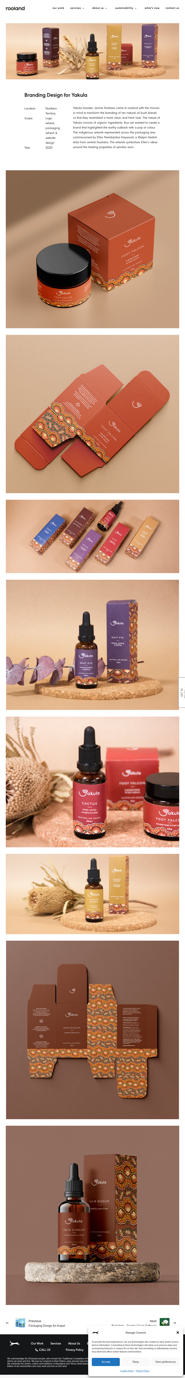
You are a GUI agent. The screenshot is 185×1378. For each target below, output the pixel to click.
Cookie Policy (127, 1371)
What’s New (152, 8)
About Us (98, 8)
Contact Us (172, 8)
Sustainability (124, 8)
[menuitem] (60, 8)
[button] (178, 1332)
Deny (136, 1361)
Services (75, 8)
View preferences (165, 1361)
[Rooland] (15, 8)
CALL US (44, 1350)
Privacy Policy (142, 1371)
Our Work (58, 8)
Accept (106, 1361)
